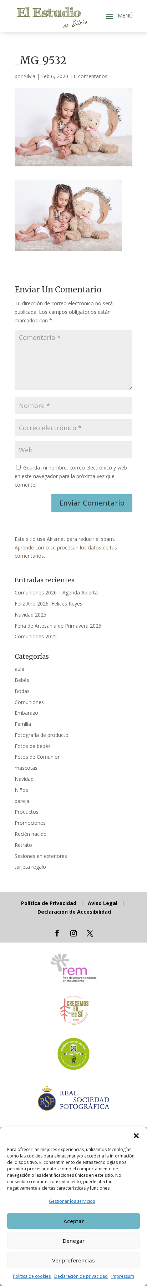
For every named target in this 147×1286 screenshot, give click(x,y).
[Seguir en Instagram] (73, 933)
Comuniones (29, 702)
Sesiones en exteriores (41, 856)
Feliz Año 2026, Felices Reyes (48, 603)
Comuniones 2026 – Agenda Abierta (56, 592)
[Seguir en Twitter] (89, 933)
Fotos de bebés (33, 746)
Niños (21, 790)
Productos (27, 811)
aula (19, 668)
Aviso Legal (102, 903)
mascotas (26, 767)
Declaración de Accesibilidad (74, 911)
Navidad (24, 778)
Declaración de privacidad (81, 1276)
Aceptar (74, 1221)
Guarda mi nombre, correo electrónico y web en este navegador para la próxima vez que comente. (71, 476)
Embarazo (26, 712)
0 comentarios (90, 76)
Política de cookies (32, 1276)
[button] (136, 1135)
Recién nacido (31, 833)
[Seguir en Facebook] (57, 933)
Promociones (30, 822)
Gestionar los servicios (72, 1201)
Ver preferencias (73, 1260)
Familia (23, 723)
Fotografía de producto (42, 735)
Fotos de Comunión (38, 756)
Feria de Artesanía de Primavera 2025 (58, 625)
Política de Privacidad (49, 903)
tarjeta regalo (30, 866)
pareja (22, 801)
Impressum (122, 1276)
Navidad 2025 (30, 614)
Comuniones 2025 (36, 636)
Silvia (29, 76)
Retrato (23, 845)
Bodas (22, 691)
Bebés (22, 680)
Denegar (74, 1240)
